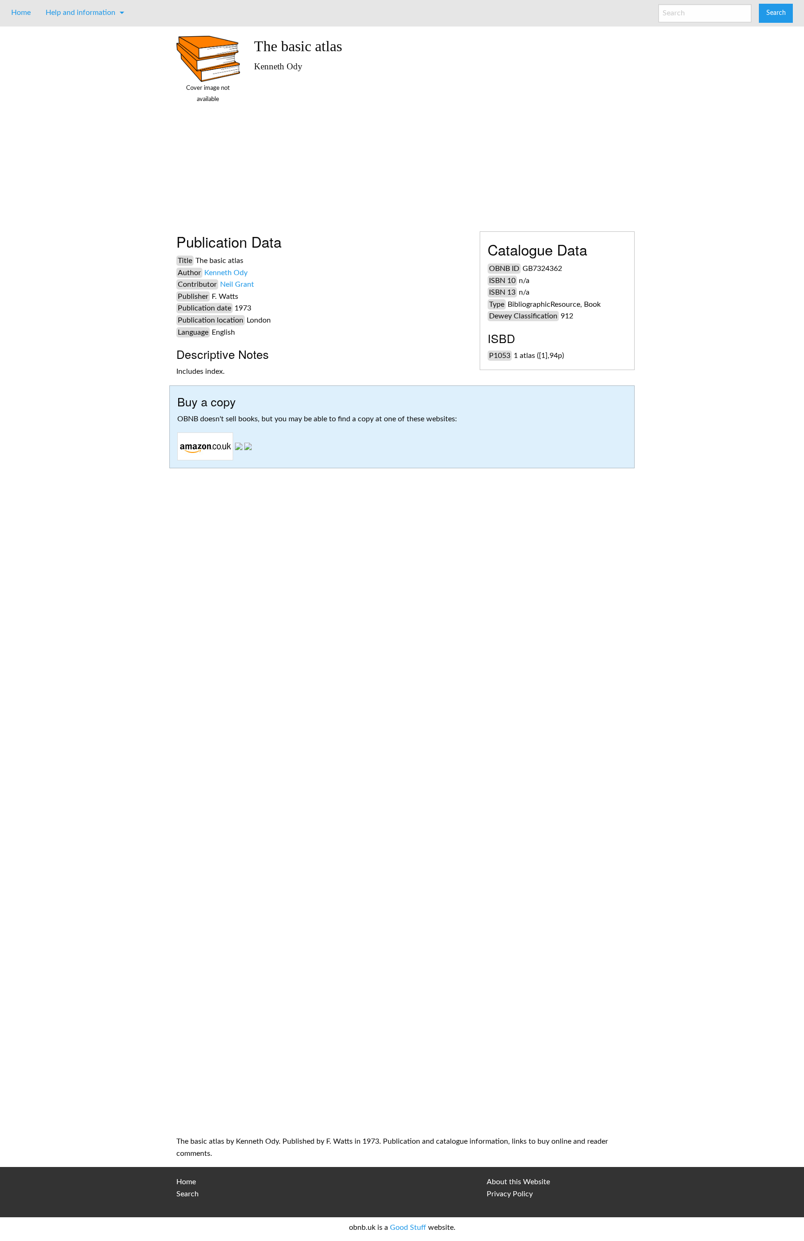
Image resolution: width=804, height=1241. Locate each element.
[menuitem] (21, 12)
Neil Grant (237, 284)
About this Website (518, 1182)
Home (21, 12)
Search (187, 1194)
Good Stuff (408, 1227)
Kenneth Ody (226, 273)
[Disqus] (402, 752)
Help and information (80, 12)
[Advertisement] (441, 147)
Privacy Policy (510, 1194)
